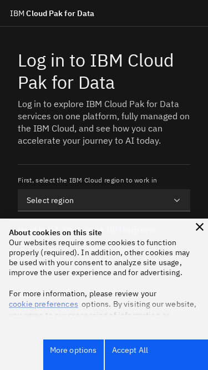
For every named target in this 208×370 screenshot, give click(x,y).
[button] (200, 227)
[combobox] (104, 200)
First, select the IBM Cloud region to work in (87, 180)
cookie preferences (43, 304)
